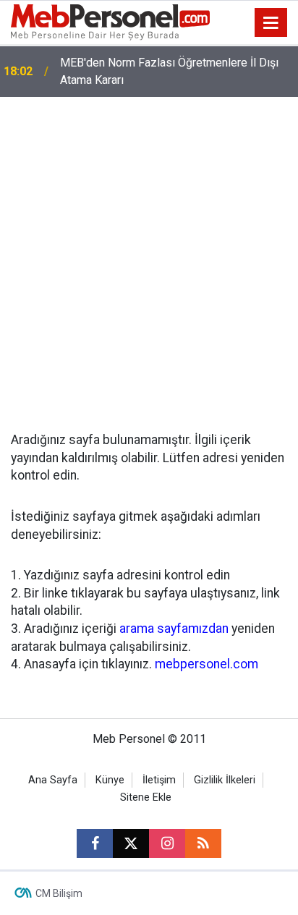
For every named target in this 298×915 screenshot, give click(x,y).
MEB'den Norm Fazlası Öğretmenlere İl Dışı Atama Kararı (169, 71)
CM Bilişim (58, 893)
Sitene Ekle (145, 797)
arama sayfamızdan (174, 628)
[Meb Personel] (110, 21)
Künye (109, 780)
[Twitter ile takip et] (131, 843)
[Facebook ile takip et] (95, 843)
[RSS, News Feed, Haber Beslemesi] (203, 843)
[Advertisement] (149, 253)
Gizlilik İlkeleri (224, 780)
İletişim (159, 780)
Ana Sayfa (52, 780)
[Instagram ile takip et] (167, 843)
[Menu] (271, 23)
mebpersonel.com (206, 664)
